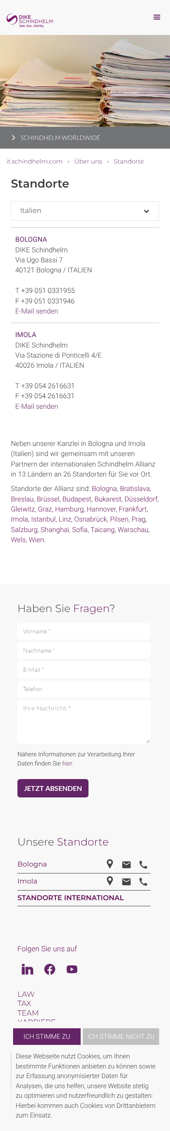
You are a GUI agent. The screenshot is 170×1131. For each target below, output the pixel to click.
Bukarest (108, 499)
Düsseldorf (140, 499)
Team (28, 1013)
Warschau (133, 529)
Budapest (76, 499)
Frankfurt (133, 509)
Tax (24, 1003)
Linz (65, 519)
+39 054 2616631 (48, 386)
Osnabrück (90, 519)
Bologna (31, 239)
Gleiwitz (23, 509)
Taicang (103, 529)
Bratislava (135, 488)
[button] (157, 1087)
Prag (139, 519)
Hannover (101, 509)
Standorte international (70, 898)
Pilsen (119, 519)
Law (26, 994)
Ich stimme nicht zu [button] (121, 1037)
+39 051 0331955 (48, 290)
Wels (18, 540)
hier (67, 763)
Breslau (22, 499)
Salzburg (24, 529)
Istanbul (43, 519)
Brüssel (48, 499)
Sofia (80, 529)
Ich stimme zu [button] (47, 1037)
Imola (26, 335)
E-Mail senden (36, 311)
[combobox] (85, 211)
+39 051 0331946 (48, 301)
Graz (45, 509)
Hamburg (69, 509)
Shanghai (55, 529)
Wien (36, 540)
